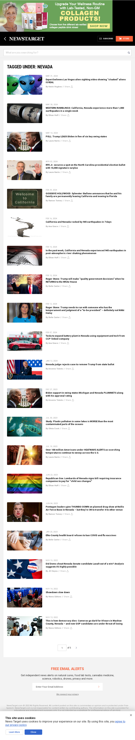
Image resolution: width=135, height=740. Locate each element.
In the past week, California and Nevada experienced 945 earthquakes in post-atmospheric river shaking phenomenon (86, 252)
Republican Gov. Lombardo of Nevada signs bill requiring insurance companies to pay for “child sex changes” (83, 479)
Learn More (14, 732)
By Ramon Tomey (54, 201)
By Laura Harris (53, 141)
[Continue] (99, 687)
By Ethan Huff (52, 115)
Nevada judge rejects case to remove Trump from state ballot (80, 364)
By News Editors (53, 597)
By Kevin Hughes (54, 87)
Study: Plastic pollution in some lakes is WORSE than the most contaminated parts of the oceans (79, 422)
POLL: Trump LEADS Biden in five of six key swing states (76, 136)
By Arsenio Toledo (54, 369)
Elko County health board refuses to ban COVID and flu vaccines (81, 535)
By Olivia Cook (52, 428)
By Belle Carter (53, 286)
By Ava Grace (52, 226)
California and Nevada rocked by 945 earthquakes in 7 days (78, 222)
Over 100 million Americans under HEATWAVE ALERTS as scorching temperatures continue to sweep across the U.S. (83, 451)
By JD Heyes (52, 571)
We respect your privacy (67, 694)
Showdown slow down (58, 592)
